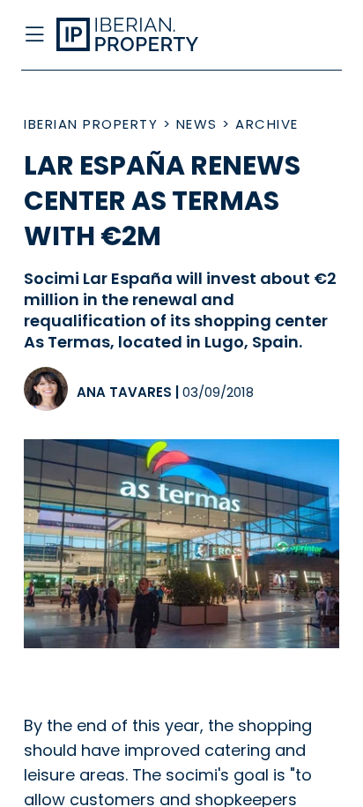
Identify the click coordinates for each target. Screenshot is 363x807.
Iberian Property (91, 124)
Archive (267, 124)
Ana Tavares (124, 392)
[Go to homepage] (145, 35)
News (197, 124)
